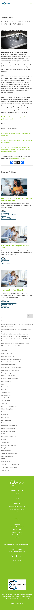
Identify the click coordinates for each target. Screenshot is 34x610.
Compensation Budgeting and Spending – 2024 (15, 246)
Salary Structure (6, 450)
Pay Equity (4, 216)
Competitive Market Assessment (11, 367)
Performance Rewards (8, 431)
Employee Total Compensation (17, 506)
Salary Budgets (5, 442)
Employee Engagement (8, 375)
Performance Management (9, 425)
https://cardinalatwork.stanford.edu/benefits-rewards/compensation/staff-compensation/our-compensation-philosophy (15, 149)
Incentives (4, 389)
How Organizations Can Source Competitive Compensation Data (16, 199)
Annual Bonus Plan (6, 353)
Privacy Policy (17, 560)
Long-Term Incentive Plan (8, 406)
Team (17, 495)
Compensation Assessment (8, 214)
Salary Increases (5, 217)
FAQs (17, 537)
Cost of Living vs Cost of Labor (10, 370)
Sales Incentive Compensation (17, 512)
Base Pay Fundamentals (8, 356)
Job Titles (4, 403)
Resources (17, 524)
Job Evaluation (5, 398)
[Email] (15, 162)
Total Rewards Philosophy (9, 467)
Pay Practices (5, 307)
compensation (5, 213)
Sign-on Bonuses (6, 461)
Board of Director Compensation (11, 359)
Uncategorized (5, 470)
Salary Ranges (5, 448)
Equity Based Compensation (9, 378)
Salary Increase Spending (8, 445)
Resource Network (17, 535)
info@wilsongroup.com (18, 158)
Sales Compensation (7, 456)
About (17, 493)
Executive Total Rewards (17, 509)
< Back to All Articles (7, 17)
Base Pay (3, 211)
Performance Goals (7, 423)
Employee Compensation (8, 304)
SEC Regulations (6, 459)
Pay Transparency (6, 420)
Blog (17, 519)
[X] (18, 162)
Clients (17, 498)
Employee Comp (6, 373)
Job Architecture (6, 392)
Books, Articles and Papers (17, 526)
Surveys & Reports (17, 532)
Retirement (4, 439)
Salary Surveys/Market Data (8, 219)
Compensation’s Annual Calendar (12, 290)
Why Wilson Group (17, 490)
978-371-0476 (18, 549)
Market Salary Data (7, 409)
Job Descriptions (6, 395)
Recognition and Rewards (8, 436)
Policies (3, 434)
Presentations (17, 529)
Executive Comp (6, 381)
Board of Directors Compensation (11, 362)
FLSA (2, 384)
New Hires (4, 412)
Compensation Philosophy (9, 364)
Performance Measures (8, 428)
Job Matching (5, 400)
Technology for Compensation (10, 464)
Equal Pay (4, 306)
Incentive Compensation (8, 387)
